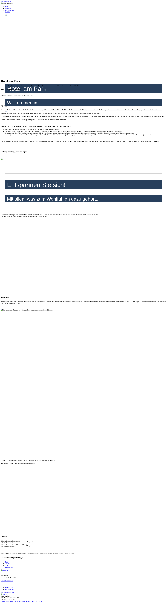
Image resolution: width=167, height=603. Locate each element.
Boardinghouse (9, 10)
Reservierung (9, 567)
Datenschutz (39, 601)
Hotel (6, 6)
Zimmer (7, 563)
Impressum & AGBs (28, 601)
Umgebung (8, 8)
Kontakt (7, 12)
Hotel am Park (9, 587)
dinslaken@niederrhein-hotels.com (11, 601)
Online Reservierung (7, 581)
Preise (6, 565)
